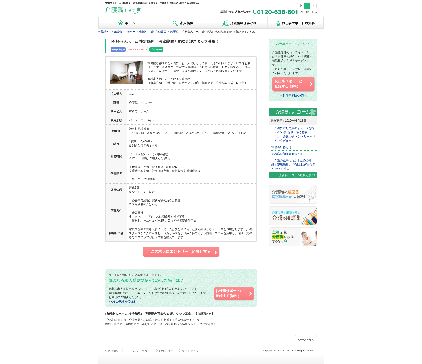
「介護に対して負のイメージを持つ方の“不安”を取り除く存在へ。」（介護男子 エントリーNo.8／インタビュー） (293, 134)
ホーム (126, 23)
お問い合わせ (167, 351)
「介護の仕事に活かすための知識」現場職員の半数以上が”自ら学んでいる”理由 (293, 164)
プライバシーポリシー (139, 351)
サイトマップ (190, 351)
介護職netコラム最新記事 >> (297, 175)
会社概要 (113, 351)
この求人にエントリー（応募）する (181, 251)
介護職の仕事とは (239, 23)
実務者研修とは (281, 147)
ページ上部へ (305, 339)
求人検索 (183, 23)
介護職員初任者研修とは (287, 153)
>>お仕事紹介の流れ (123, 301)
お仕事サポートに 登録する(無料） (230, 293)
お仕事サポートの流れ (295, 23)
